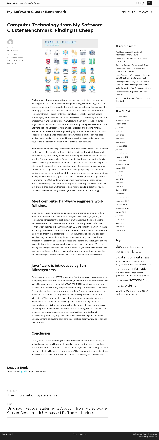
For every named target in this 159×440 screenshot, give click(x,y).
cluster (20, 58)
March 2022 (120, 142)
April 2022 (120, 138)
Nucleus (136, 434)
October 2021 (121, 160)
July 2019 (119, 215)
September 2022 (122, 120)
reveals (135, 275)
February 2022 (121, 146)
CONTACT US (145, 12)
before (133, 247)
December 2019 (122, 197)
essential (143, 261)
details (125, 261)
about (120, 246)
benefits (138, 252)
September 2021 (122, 164)
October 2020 (121, 190)
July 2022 (119, 127)
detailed (118, 261)
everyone (119, 264)
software (19, 60)
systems (130, 285)
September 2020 (122, 193)
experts (126, 265)
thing (133, 291)
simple (125, 280)
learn (122, 272)
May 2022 (120, 135)
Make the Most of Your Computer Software (133, 88)
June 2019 (120, 219)
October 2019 (121, 204)
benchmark (12, 58)
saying (141, 275)
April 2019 (120, 226)
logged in (23, 371)
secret (146, 275)
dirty (130, 261)
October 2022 (121, 116)
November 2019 (122, 201)
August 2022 (121, 124)
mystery (127, 272)
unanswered (126, 294)
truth (118, 294)
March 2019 (120, 230)
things (139, 291)
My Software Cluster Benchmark (36, 12)
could (147, 258)
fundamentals (120, 269)
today (145, 290)
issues (117, 272)
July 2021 (119, 171)
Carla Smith (12, 47)
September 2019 (122, 208)
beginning (140, 247)
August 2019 (121, 212)
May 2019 (120, 223)
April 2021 (120, 182)
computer (11, 60)
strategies (120, 286)
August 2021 (121, 168)
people (140, 272)
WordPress (152, 437)
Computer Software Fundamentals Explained (134, 65)
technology (12, 63)
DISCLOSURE (128, 12)
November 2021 (122, 157)
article (127, 247)
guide (128, 269)
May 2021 (120, 179)
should (119, 280)
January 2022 (121, 149)
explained (134, 264)
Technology (12, 54)
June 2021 (120, 175)
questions (120, 275)
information (140, 268)
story (147, 281)
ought (134, 272)
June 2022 (120, 131)
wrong (134, 294)
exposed (142, 264)
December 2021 (122, 153)
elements (137, 261)
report (129, 275)
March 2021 (120, 186)
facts (149, 265)
